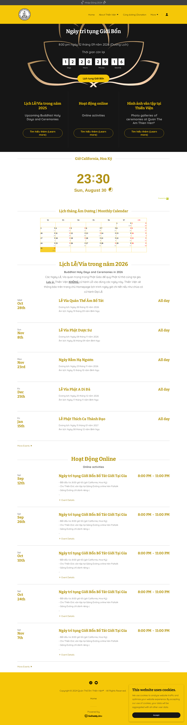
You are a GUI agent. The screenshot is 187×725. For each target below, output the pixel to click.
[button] (109, 15)
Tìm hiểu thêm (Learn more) (42, 133)
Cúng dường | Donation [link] (134, 14)
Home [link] (91, 14)
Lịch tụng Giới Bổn (93, 78)
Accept (156, 715)
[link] (24, 14)
